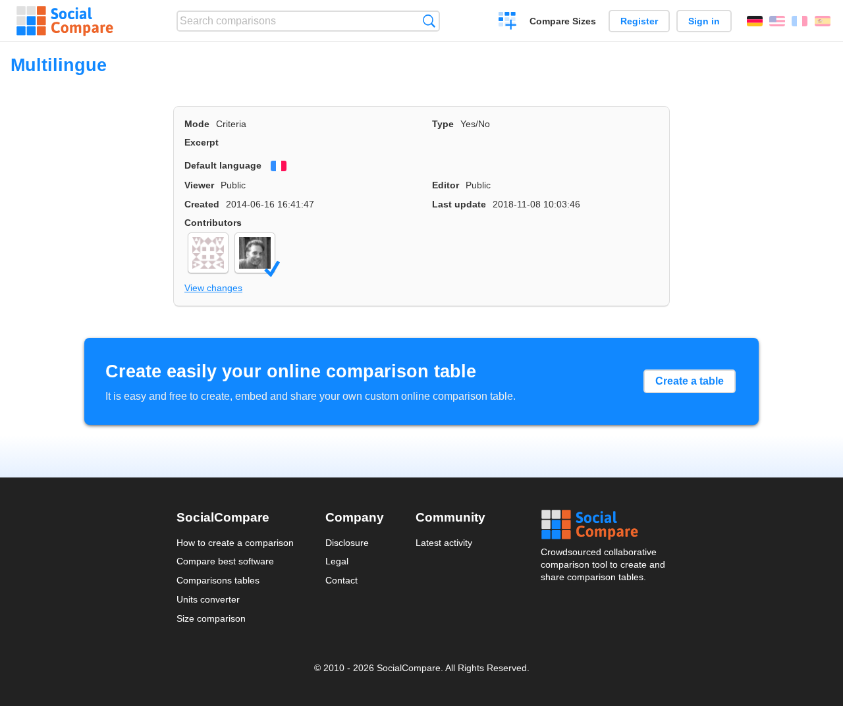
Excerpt (201, 142)
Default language (222, 165)
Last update (459, 204)
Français (799, 21)
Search (429, 20)
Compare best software (225, 561)
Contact (341, 580)
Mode (196, 124)
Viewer (199, 185)
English (777, 21)
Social (604, 525)
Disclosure (347, 542)
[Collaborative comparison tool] (65, 21)
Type (443, 124)
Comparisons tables (218, 580)
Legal (336, 561)
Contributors (213, 222)
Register (639, 21)
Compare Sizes (563, 21)
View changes (213, 288)
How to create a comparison (235, 542)
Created (201, 204)
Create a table (689, 381)
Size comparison (211, 618)
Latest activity (444, 542)
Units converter (208, 599)
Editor (445, 185)
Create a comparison (507, 22)
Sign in (704, 21)
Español (822, 21)
